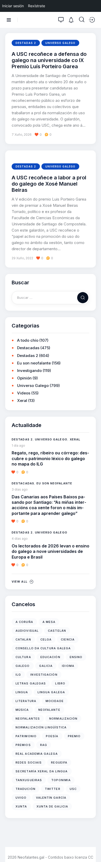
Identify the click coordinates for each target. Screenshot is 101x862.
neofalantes (28, 718)
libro (60, 683)
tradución (25, 789)
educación (50, 657)
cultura (23, 657)
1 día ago (18, 445)
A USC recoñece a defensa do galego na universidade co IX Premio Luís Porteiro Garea (49, 60)
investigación (43, 674)
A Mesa (49, 622)
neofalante (49, 710)
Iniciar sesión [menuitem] (13, 6)
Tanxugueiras (29, 780)
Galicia (46, 666)
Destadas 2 (26, 42)
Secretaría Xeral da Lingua (42, 771)
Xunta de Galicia (52, 806)
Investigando (29, 370)
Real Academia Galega (37, 754)
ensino (76, 657)
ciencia (68, 639)
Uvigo (21, 797)
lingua (22, 692)
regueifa (59, 762)
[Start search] (81, 19)
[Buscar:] (50, 297)
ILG (18, 674)
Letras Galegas (31, 683)
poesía (52, 736)
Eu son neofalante (34, 363)
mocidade (55, 701)
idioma (68, 666)
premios (23, 745)
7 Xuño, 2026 (22, 134)
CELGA (46, 639)
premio (74, 736)
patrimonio (26, 736)
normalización (63, 718)
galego (23, 666)
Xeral (22, 400)
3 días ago (20, 489)
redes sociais (29, 762)
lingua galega (51, 692)
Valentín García (51, 797)
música (22, 710)
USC (73, 789)
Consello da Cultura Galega (43, 648)
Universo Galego (60, 42)
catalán (23, 639)
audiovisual (27, 630)
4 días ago (20, 538)
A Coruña (24, 622)
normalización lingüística (41, 727)
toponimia (61, 780)
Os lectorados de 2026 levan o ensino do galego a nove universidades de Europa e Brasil (50, 551)
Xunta (21, 806)
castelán (57, 630)
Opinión (24, 378)
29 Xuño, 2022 (22, 258)
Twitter (52, 789)
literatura (26, 701)
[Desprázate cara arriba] (93, 848)
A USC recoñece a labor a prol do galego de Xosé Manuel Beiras (49, 183)
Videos (23, 393)
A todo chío (27, 340)
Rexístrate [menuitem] (36, 6)
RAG (43, 745)
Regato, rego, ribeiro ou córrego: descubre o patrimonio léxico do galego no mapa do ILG (50, 458)
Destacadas (28, 347)
